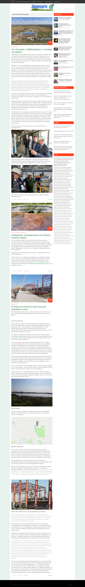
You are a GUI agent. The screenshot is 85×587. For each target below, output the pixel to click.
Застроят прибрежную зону (59, 131)
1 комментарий (19, 575)
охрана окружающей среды (59, 216)
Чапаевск (57, 202)
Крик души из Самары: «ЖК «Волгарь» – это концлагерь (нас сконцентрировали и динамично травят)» (63, 98)
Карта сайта (57, 1)
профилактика (61, 210)
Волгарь (69, 197)
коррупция (63, 229)
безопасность (58, 168)
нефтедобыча (65, 232)
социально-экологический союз (60, 235)
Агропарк (68, 213)
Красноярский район (59, 188)
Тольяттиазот (57, 237)
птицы (64, 205)
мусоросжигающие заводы (59, 208)
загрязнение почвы (59, 197)
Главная (13, 1)
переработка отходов (60, 170)
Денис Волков (61, 171)
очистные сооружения (62, 213)
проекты (66, 208)
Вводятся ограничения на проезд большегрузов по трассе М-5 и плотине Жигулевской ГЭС (65, 48)
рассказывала (48, 113)
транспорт (69, 159)
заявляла (19, 572)
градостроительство (59, 167)
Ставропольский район (61, 161)
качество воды (65, 196)
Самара (66, 158)
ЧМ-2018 (57, 193)
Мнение (34, 1)
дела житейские (58, 227)
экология (57, 205)
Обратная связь (48, 1)
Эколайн (60, 205)
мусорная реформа (60, 162)
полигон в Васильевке (63, 202)
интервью (57, 219)
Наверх (71, 584)
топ (62, 158)
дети (59, 229)
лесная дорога (63, 185)
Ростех (67, 235)
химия (66, 167)
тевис (61, 237)
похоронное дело (66, 193)
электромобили (65, 224)
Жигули (66, 229)
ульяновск (65, 197)
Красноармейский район (67, 243)
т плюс (64, 237)
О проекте (40, 1)
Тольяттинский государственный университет (62, 221)
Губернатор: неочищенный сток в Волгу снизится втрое (30, 236)
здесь (28, 331)
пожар (56, 224)
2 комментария (19, 199)
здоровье (57, 164)
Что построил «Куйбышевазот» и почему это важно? (31, 50)
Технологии (14, 46)
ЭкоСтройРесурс (59, 165)
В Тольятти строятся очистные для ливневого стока (28, 308)
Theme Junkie (37, 584)
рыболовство (60, 211)
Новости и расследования (23, 1)
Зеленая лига (66, 210)
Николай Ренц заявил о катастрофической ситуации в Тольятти (65, 25)
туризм (61, 193)
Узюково (65, 190)
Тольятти (57, 158)
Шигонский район (58, 191)
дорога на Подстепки (62, 219)
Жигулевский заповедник (60, 187)
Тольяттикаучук (60, 243)
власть (64, 168)
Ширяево (57, 240)
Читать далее (50, 199)
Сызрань (67, 170)
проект (69, 190)
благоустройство (59, 173)
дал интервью (19, 336)
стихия (57, 182)
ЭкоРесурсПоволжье (59, 190)
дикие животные (63, 182)
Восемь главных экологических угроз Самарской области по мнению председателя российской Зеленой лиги (63, 148)
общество (60, 224)
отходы (63, 159)
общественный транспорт (63, 199)
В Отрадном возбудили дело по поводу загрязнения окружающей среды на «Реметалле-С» (63, 116)
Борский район (67, 216)
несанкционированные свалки (61, 179)
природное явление (62, 240)
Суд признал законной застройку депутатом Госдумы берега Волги (63, 109)
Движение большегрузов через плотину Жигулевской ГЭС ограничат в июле (65, 55)
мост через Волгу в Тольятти (61, 176)
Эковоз (62, 164)
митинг (67, 205)
